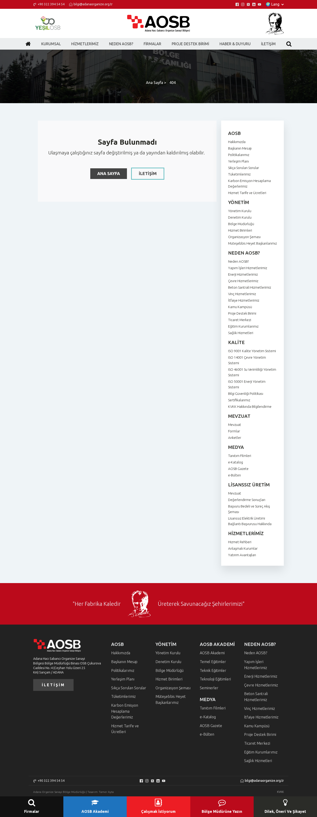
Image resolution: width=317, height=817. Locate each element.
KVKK (280, 791)
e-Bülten (234, 475)
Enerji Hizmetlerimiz (243, 274)
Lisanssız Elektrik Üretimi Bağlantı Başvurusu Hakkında (250, 521)
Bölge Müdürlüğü (241, 224)
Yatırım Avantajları (242, 555)
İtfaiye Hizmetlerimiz (243, 300)
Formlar (234, 431)
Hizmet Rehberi (239, 542)
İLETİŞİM (148, 173)
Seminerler (209, 688)
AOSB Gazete (238, 469)
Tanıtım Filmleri (239, 456)
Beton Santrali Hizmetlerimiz (249, 287)
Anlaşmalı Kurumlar (243, 548)
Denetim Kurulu (240, 217)
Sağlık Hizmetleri (240, 333)
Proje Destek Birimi (242, 313)
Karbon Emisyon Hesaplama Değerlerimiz (249, 183)
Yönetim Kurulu (239, 211)
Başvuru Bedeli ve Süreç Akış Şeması (249, 509)
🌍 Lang (272, 4)
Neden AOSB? (238, 261)
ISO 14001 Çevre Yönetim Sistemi (247, 360)
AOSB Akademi (212, 653)
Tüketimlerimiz (239, 174)
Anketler (234, 438)
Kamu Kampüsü (240, 307)
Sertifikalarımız (239, 400)
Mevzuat (234, 425)
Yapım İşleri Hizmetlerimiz (247, 268)
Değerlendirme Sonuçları (246, 500)
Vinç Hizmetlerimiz (242, 294)
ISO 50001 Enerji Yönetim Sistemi (246, 384)
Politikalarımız (238, 155)
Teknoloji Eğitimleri (215, 679)
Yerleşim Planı (238, 161)
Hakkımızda (237, 142)
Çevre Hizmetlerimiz (243, 281)
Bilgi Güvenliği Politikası (245, 394)
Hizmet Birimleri (240, 230)
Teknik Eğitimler (213, 670)
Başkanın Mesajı (240, 148)
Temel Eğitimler (213, 662)
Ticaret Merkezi (239, 320)
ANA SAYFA (108, 173)
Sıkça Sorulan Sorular (243, 168)
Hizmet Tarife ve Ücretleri (247, 193)
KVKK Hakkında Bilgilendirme (250, 406)
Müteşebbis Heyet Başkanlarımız (252, 243)
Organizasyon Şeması (244, 237)
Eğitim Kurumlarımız (243, 326)
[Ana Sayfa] (28, 44)
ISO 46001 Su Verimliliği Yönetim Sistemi (252, 372)
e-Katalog (235, 462)
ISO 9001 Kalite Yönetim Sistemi (252, 351)
